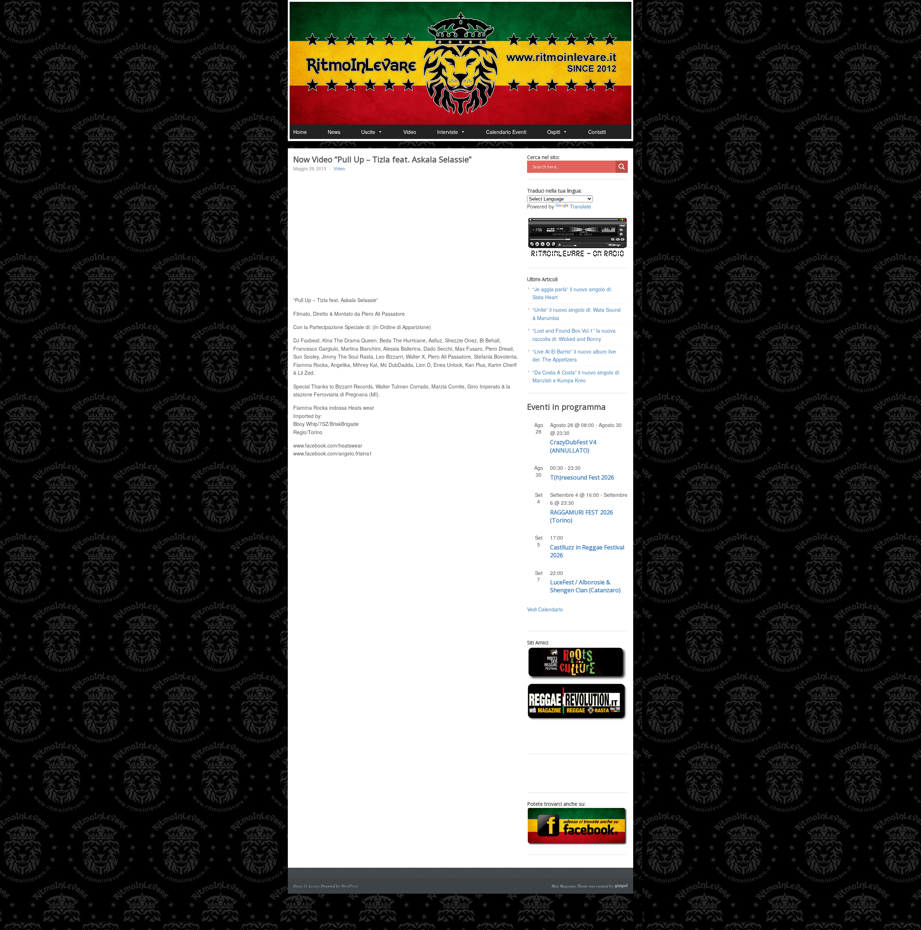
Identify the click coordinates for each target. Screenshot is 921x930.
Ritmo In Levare (306, 886)
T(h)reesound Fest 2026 (582, 477)
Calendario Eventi (506, 131)
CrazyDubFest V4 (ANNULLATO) (573, 446)
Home (300, 131)
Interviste (447, 131)
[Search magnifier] (622, 167)
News (334, 131)
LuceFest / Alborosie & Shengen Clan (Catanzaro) (585, 586)
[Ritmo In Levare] (460, 63)
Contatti (597, 131)
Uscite (368, 131)
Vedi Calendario (545, 609)
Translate (580, 206)
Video (409, 131)
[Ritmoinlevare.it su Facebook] (577, 843)
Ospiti (553, 131)
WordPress (349, 886)
